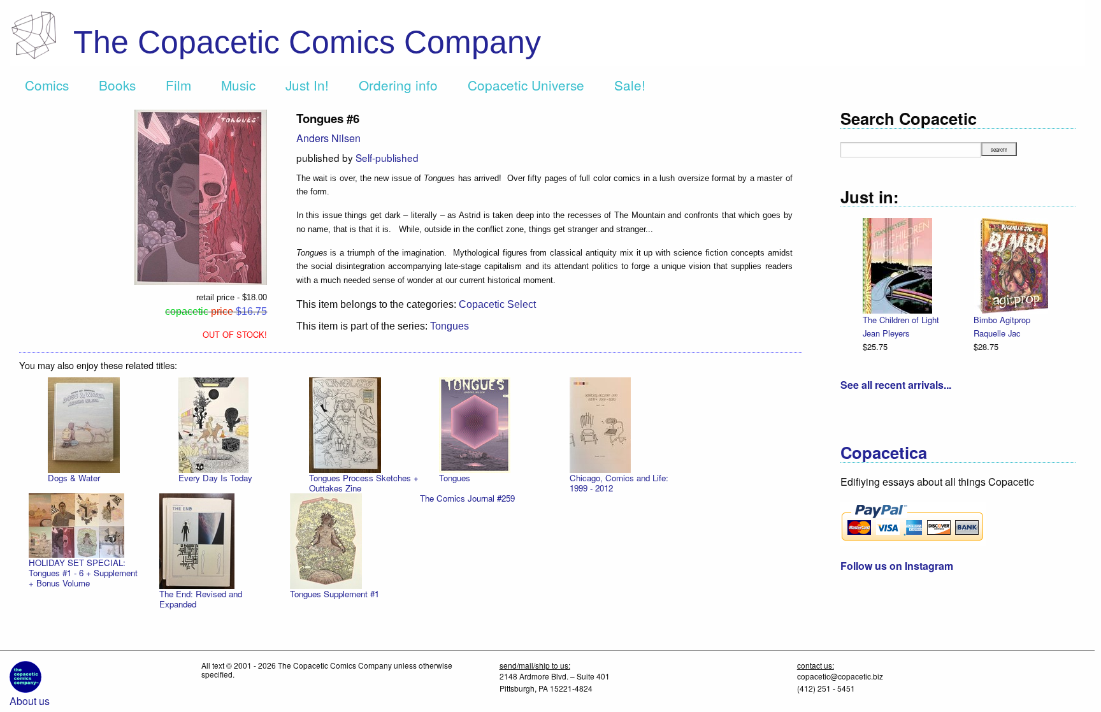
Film (178, 84)
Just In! (307, 84)
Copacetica (883, 452)
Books (117, 84)
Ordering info (398, 84)
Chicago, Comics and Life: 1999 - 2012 (619, 483)
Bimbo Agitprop (1002, 320)
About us (30, 701)
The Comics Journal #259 (467, 498)
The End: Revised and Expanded (200, 599)
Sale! (629, 84)
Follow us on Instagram (896, 565)
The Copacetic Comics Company (307, 42)
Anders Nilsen (328, 138)
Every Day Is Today (215, 478)
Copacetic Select (497, 304)
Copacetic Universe (526, 84)
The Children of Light (901, 320)
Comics (47, 84)
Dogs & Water (74, 478)
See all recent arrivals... (895, 384)
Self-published (387, 157)
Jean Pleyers (886, 333)
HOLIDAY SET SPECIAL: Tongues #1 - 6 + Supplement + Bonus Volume (83, 572)
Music (238, 84)
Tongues (449, 326)
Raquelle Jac (997, 333)
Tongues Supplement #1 (334, 594)
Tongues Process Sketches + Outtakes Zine (364, 483)
